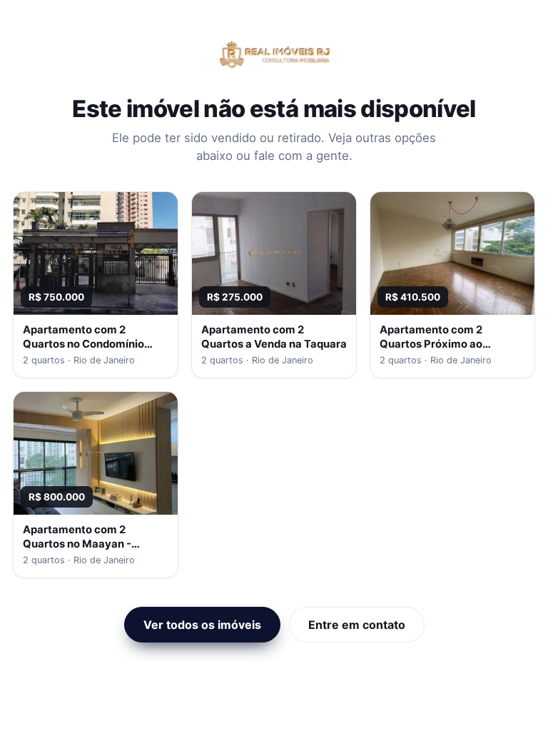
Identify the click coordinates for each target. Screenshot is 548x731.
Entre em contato (356, 624)
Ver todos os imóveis (202, 624)
